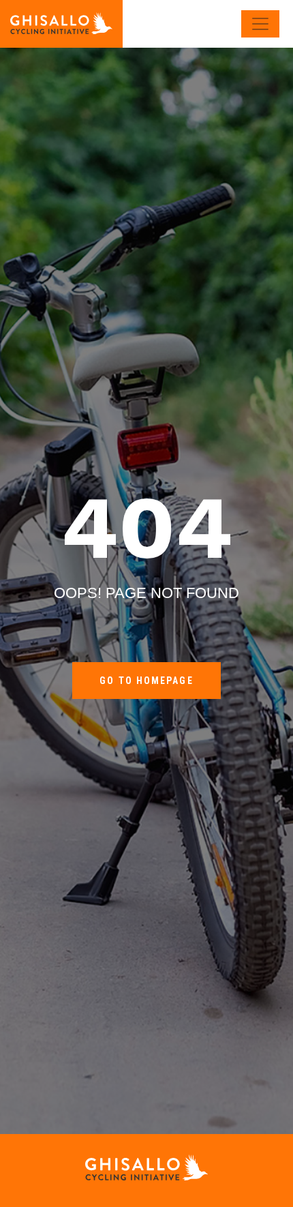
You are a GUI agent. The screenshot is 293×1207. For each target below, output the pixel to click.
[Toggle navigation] (260, 24)
